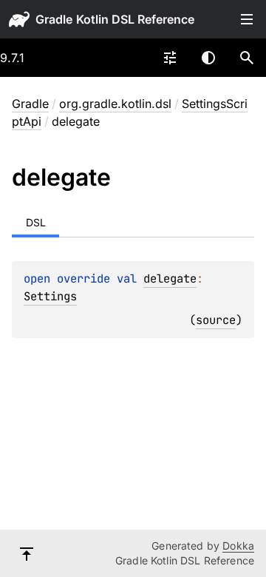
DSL (36, 222)
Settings (50, 296)
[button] (247, 57)
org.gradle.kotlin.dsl (115, 103)
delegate (170, 278)
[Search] (247, 57)
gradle (53, 19)
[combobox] (170, 57)
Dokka (238, 545)
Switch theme (208, 57)
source (216, 320)
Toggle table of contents (247, 19)
